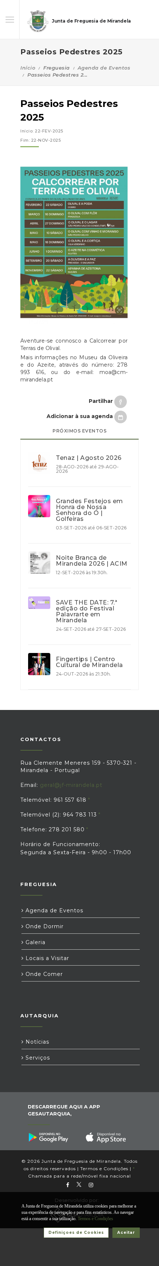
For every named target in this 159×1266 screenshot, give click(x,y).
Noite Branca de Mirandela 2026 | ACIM (92, 561)
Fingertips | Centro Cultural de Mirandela (89, 662)
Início (27, 68)
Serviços (37, 1057)
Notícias (36, 1041)
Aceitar (126, 1232)
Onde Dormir (44, 926)
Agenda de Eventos (104, 68)
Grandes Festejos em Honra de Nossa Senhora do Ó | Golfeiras (89, 510)
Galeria (34, 942)
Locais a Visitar (46, 958)
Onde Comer (43, 974)
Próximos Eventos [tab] (79, 431)
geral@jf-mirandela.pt (71, 785)
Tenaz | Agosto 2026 (89, 458)
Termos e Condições (104, 1168)
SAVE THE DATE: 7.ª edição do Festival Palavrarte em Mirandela (86, 611)
